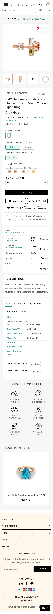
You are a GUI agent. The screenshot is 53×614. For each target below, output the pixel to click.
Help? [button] (45, 608)
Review (17, 303)
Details (8, 303)
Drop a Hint (17, 201)
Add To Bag (26, 192)
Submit (42, 569)
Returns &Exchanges (38, 400)
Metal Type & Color (15, 333)
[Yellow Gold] (33, 171)
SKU (9, 317)
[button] (47, 5)
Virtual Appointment (41, 208)
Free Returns (23, 220)
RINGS (15, 19)
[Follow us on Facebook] (26, 584)
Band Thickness (14, 353)
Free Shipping (10, 220)
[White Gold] (28, 171)
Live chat (14, 207)
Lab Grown (13, 147)
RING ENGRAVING (15, 417)
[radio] (8, 135)
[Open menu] (6, 4)
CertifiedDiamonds (14, 433)
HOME (6, 19)
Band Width (15, 346)
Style (9, 324)
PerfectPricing (14, 400)
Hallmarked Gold (38, 433)
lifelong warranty (38, 417)
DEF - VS (12, 158)
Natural (28, 147)
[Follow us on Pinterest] (32, 584)
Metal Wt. (11, 338)
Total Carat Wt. (14, 329)
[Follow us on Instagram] (21, 584)
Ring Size (11, 342)
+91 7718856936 (39, 220)
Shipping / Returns (33, 303)
